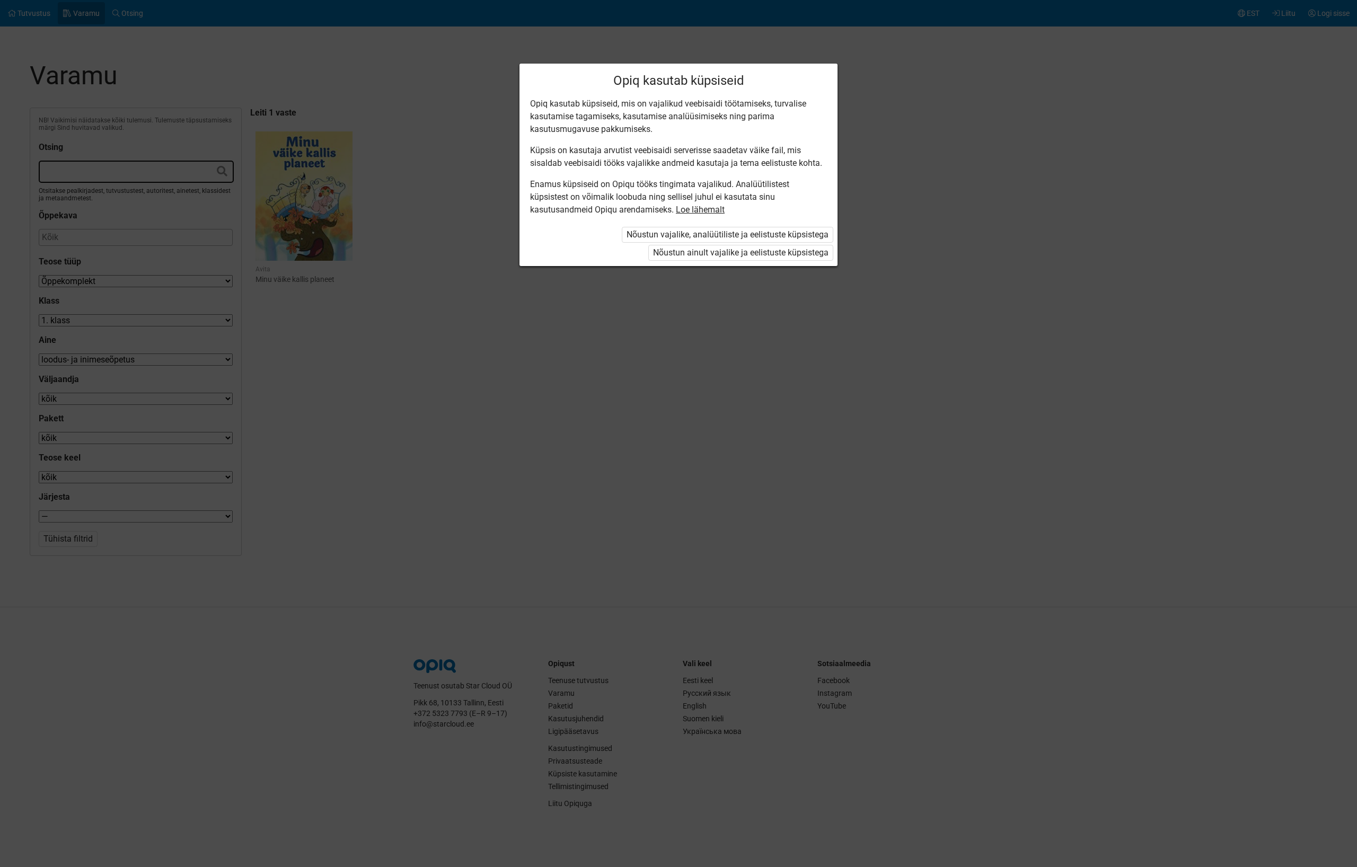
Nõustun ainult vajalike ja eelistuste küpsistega (741, 252)
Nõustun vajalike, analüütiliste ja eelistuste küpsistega (728, 234)
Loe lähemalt (700, 210)
